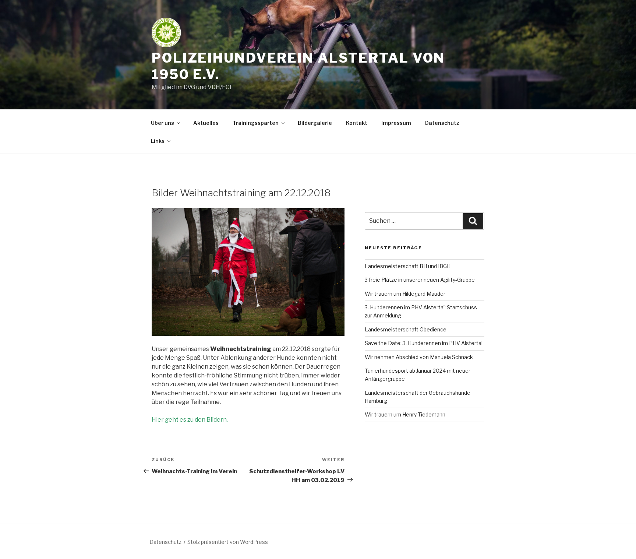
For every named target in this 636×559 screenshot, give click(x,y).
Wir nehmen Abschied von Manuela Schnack (419, 357)
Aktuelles (206, 123)
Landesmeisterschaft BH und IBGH (408, 266)
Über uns (162, 123)
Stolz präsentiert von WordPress (227, 542)
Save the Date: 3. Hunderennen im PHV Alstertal (424, 343)
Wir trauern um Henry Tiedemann (405, 414)
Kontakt (356, 123)
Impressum (396, 123)
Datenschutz (442, 123)
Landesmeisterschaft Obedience (405, 329)
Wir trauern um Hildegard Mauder (405, 294)
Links (158, 141)
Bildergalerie (315, 123)
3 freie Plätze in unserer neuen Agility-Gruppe (420, 280)
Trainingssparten (256, 123)
